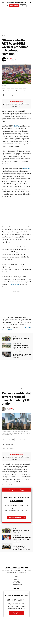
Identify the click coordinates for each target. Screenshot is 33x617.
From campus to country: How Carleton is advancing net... (21, 347)
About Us (16, 579)
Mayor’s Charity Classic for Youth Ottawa (21, 339)
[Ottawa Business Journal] (16, 2)
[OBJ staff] (4, 59)
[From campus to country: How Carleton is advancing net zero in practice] (7, 346)
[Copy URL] (8, 90)
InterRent (26, 169)
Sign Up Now (16, 613)
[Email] (12, 90)
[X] (20, 90)
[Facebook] (16, 90)
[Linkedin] (24, 90)
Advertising (16, 581)
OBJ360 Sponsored (17, 343)
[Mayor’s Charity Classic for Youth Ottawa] (7, 338)
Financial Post (14, 284)
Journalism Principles (16, 584)
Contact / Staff (16, 583)
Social (14, 336)
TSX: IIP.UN (16, 126)
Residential (4, 35)
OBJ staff (10, 58)
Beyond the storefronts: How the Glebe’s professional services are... (22, 355)
